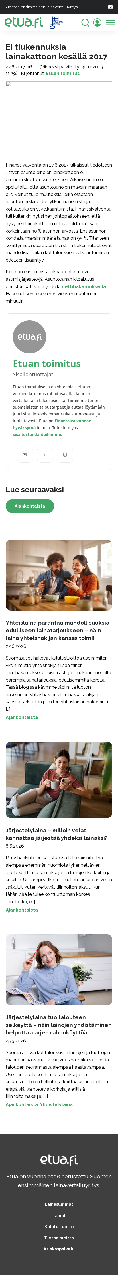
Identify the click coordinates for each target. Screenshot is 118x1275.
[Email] (25, 455)
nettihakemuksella (84, 286)
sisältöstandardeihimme (37, 434)
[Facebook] (45, 455)
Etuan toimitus (63, 73)
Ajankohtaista (30, 506)
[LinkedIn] (65, 455)
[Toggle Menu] (110, 22)
